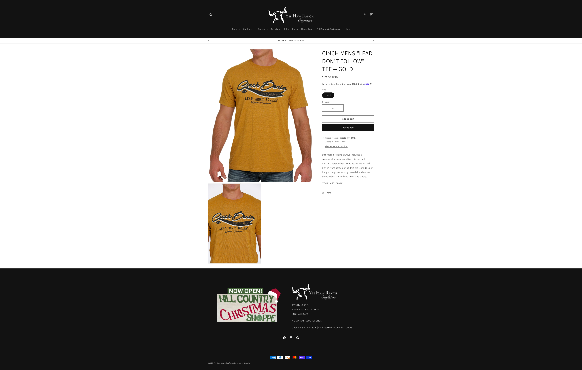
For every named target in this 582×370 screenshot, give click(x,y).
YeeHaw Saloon (332, 327)
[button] (211, 15)
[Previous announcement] (208, 41)
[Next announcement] (373, 41)
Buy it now (348, 127)
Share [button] (328, 192)
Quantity (326, 102)
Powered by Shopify (242, 363)
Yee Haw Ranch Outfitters (224, 363)
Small (328, 95)
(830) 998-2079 (300, 313)
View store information (336, 146)
